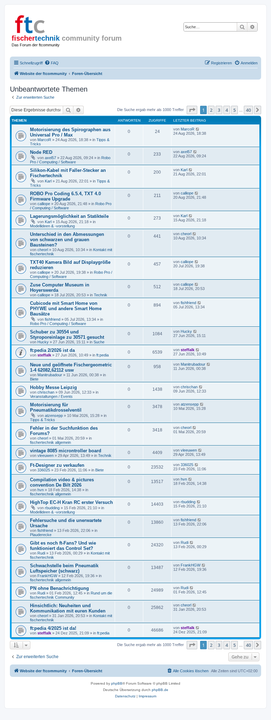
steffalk (44, 355)
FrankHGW (47, 576)
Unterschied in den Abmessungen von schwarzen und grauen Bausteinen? (67, 240)
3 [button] (219, 110)
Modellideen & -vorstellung (52, 226)
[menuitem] (51, 63)
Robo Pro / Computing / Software (70, 160)
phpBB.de (160, 690)
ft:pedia (102, 355)
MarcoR (44, 140)
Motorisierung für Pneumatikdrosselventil (56, 407)
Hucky (43, 342)
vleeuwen (45, 455)
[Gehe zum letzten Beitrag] (197, 129)
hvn (40, 490)
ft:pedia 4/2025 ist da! (53, 628)
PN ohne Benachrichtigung (59, 588)
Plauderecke (41, 535)
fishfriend (52, 319)
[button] (192, 110)
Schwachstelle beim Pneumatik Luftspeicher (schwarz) (64, 568)
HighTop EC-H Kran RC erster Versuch (71, 502)
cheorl (42, 250)
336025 (43, 470)
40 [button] (248, 110)
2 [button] (211, 110)
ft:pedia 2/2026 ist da (52, 350)
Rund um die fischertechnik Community (71, 595)
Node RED (41, 152)
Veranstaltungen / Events (51, 396)
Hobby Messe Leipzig (53, 387)
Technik (100, 295)
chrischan (45, 392)
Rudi (41, 553)
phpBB (116, 683)
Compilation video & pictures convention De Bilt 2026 (62, 482)
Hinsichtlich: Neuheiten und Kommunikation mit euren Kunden (68, 608)
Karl (48, 181)
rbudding (52, 508)
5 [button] (234, 110)
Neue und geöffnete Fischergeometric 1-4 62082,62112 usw (71, 367)
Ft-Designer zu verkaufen (57, 465)
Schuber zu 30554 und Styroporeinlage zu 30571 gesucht (67, 334)
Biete (34, 379)
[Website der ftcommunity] (42, 23)
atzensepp (54, 415)
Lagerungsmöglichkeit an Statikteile (69, 216)
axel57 (50, 158)
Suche (99, 342)
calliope (43, 204)
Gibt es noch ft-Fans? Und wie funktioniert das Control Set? (63, 545)
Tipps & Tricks (42, 420)
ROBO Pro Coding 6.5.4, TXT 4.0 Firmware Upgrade (65, 196)
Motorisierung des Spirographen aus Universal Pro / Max (70, 132)
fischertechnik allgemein (50, 442)
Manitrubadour (49, 375)
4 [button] (226, 110)
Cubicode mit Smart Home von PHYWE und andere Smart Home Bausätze (66, 309)
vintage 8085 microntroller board (65, 450)
